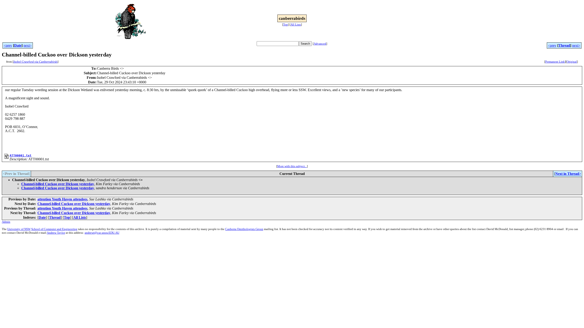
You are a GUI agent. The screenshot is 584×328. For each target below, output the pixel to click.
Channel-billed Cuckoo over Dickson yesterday (57, 184)
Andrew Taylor (56, 232)
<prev (8, 45)
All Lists (295, 24)
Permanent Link (555, 61)
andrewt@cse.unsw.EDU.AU (102, 232)
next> (27, 45)
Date (17, 45)
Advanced (320, 43)
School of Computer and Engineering (54, 229)
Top (285, 24)
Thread (564, 45)
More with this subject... (292, 166)
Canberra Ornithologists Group (244, 229)
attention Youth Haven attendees (62, 199)
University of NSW (19, 229)
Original (572, 61)
